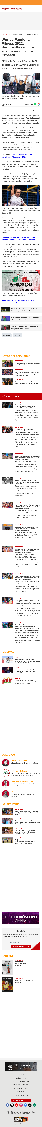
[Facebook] (7, 1105)
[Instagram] (21, 1105)
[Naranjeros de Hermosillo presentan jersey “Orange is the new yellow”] (7, 381)
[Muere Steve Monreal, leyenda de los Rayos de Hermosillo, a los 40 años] (7, 811)
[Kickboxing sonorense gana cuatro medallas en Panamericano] (7, 363)
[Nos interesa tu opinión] (21, 1066)
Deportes (6, 335)
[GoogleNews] (25, 1105)
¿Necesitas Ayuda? (21, 1100)
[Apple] (30, 1105)
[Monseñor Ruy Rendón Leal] (6, 783)
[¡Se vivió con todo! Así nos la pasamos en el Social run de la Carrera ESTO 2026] (7, 830)
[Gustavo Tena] (6, 794)
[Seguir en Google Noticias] (38, 104)
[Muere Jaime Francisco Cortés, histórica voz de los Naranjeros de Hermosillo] (7, 488)
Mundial (18, 335)
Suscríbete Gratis (21, 946)
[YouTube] (16, 1105)
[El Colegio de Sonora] (6, 773)
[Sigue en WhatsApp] (35, 104)
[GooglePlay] (34, 1105)
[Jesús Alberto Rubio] (6, 763)
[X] (12, 1105)
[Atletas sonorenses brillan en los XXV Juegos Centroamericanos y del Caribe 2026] (7, 821)
